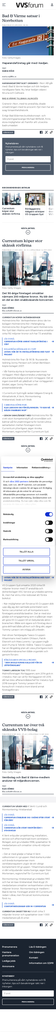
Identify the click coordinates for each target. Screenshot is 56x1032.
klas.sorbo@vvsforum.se (12, 310)
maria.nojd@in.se (9, 76)
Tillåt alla (27, 552)
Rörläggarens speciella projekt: (23, 663)
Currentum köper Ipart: (27, 408)
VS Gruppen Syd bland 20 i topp (27, 577)
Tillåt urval (26, 561)
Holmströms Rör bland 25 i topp (27, 352)
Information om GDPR (41, 963)
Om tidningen (36, 952)
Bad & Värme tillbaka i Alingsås (20, 98)
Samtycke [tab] (8, 467)
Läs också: (26, 341)
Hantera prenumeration (10, 954)
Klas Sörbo (8, 308)
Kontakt (33, 957)
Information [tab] (22, 467)
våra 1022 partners (19, 481)
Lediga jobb (8, 961)
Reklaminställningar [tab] (41, 467)
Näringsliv (8, 132)
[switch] (49, 523)
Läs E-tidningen (37, 947)
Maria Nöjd (8, 71)
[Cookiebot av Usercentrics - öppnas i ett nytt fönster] (41, 460)
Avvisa (26, 569)
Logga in (52, 4)
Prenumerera (9, 947)
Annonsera (8, 966)
